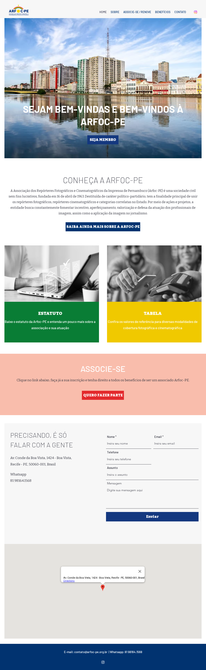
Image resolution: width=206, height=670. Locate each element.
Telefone (112, 452)
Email (158, 436)
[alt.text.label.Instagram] (196, 12)
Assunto (112, 467)
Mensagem (114, 483)
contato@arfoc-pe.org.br (90, 652)
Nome (111, 436)
